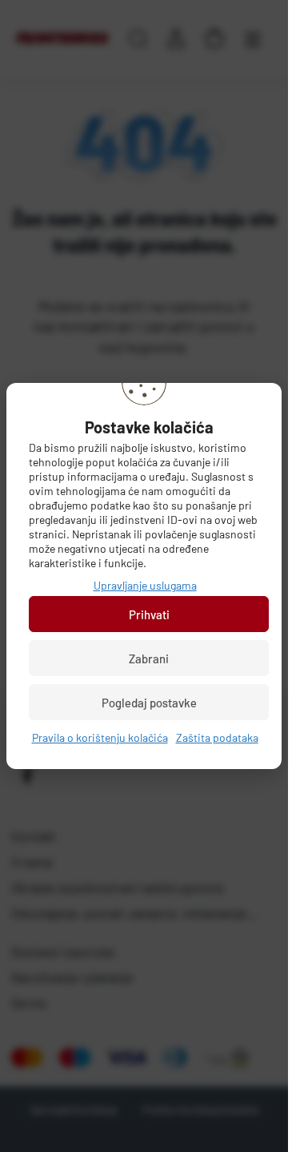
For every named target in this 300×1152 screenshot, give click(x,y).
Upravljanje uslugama (145, 585)
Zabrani (149, 658)
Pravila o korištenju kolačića (100, 737)
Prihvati (149, 614)
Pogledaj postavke (149, 702)
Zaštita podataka (217, 737)
